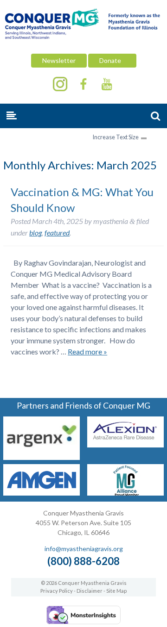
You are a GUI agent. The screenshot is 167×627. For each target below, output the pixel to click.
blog (35, 232)
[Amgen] (41, 492)
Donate (112, 60)
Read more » (87, 351)
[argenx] (41, 457)
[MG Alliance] (125, 492)
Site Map (116, 591)
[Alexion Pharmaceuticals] (125, 444)
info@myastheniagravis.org (84, 549)
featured (57, 232)
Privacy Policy (56, 591)
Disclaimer (90, 591)
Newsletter (59, 60)
